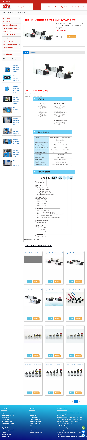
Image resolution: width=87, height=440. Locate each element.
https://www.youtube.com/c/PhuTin (72, 432)
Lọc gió (3, 432)
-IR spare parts (33, 417)
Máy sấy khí (4, 428)
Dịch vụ (50, 7)
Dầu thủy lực (5, 417)
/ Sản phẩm (11, 13)
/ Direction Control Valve (29, 13)
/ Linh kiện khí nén (19, 13)
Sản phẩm (36, 7)
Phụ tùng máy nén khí (7, 415)
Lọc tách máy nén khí (7, 423)
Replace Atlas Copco (35, 432)
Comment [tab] (33, 52)
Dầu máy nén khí (6, 425)
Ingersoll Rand (33, 430)
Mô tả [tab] (26, 52)
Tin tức (57, 7)
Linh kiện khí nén (6, 421)
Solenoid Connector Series (33, 253)
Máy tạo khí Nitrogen (7, 413)
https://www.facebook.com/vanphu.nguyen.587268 (72, 436)
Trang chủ (21, 7)
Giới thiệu (28, 7)
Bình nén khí (5, 419)
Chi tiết (29, 281)
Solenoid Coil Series (75, 290)
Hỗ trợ (44, 7)
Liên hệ (71, 7)
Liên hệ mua (71, 37)
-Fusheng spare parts (35, 421)
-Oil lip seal (32, 425)
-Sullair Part (32, 415)
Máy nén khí (64, 7)
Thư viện (77, 7)
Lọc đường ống (6, 434)
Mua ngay (36, 281)
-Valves (31, 428)
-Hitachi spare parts (35, 419)
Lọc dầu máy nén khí (7, 430)
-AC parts (32, 413)
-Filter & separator (34, 423)
